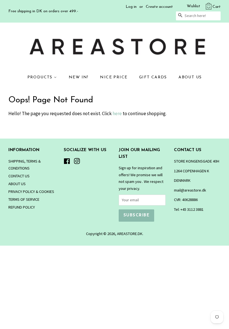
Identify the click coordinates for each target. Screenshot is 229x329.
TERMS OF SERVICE (23, 199)
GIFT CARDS (153, 77)
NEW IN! (79, 77)
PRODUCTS (40, 77)
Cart (217, 7)
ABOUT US (190, 77)
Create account (159, 7)
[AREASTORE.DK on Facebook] (67, 162)
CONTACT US (19, 175)
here (117, 113)
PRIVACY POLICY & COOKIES (31, 191)
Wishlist (193, 6)
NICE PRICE (113, 77)
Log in (131, 7)
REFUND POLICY (21, 207)
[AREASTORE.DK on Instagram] (77, 162)
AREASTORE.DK (129, 233)
